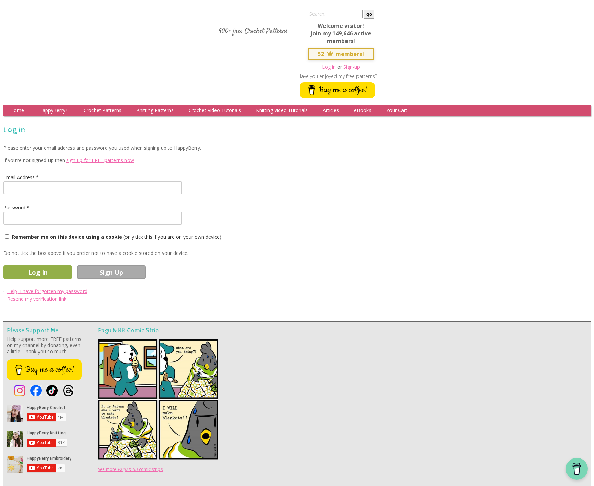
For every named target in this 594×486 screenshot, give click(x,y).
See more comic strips (130, 469)
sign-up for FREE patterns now (100, 160)
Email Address (19, 177)
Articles (331, 110)
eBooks (362, 110)
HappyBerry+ (53, 110)
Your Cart (396, 110)
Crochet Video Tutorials (215, 110)
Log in (329, 67)
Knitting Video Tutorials (282, 110)
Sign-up (351, 67)
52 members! (341, 54)
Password (14, 207)
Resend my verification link (36, 298)
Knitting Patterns (155, 110)
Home (17, 110)
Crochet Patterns (102, 110)
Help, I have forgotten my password (47, 291)
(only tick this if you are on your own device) (116, 237)
